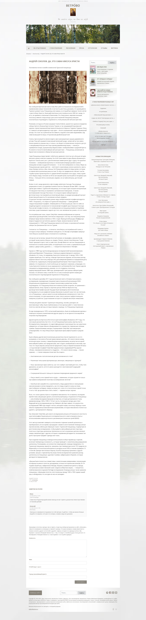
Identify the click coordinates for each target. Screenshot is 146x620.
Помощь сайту (35, 593)
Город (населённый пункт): (38, 574)
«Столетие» (35, 480)
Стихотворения (56, 48)
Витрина (114, 48)
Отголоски (92, 48)
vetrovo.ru (65, 598)
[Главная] (28, 48)
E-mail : (35, 567)
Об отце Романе (39, 48)
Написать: (32, 538)
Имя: (30, 559)
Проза (81, 48)
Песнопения (70, 48)
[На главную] (73, 1)
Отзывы (104, 48)
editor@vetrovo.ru (33, 609)
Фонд (43, 598)
